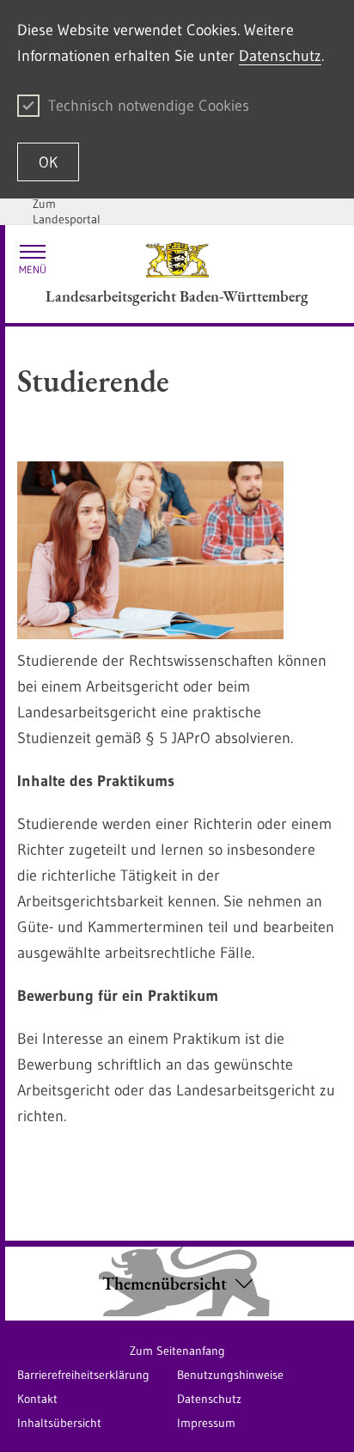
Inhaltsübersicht (59, 1423)
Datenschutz (280, 55)
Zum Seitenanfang (177, 1350)
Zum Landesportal (67, 211)
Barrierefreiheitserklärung (83, 1374)
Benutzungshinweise (230, 1374)
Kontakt (37, 1398)
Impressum (206, 1423)
